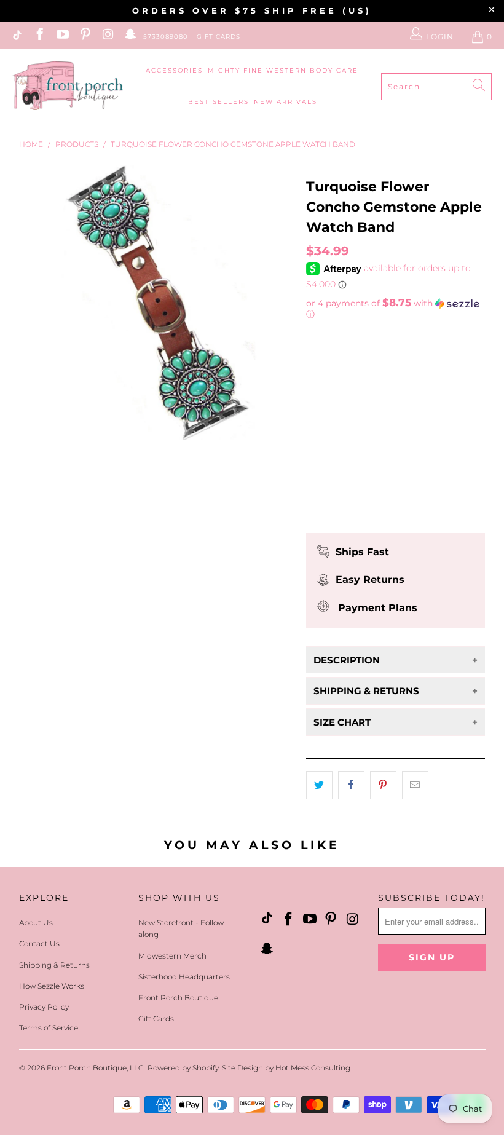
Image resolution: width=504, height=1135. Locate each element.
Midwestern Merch (172, 955)
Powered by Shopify (183, 1067)
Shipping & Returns (54, 965)
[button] (396, 308)
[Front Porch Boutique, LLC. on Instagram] (107, 36)
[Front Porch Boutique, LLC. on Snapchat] (130, 36)
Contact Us (39, 943)
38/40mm (332, 354)
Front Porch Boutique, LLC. (95, 1067)
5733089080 (165, 37)
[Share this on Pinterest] (383, 785)
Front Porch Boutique (178, 997)
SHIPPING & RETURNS (366, 691)
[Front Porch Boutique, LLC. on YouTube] (62, 36)
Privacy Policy (44, 1006)
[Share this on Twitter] (319, 785)
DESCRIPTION (346, 660)
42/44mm (389, 354)
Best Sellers (218, 102)
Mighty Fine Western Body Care (283, 70)
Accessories (174, 70)
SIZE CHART (342, 722)
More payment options (395, 512)
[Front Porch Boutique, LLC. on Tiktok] (16, 36)
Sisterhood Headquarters (184, 976)
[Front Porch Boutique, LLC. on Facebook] (39, 36)
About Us (36, 922)
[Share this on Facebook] (351, 785)
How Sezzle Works (51, 986)
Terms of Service (48, 1027)
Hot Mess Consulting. (313, 1067)
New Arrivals (285, 102)
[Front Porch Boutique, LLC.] (67, 86)
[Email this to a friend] (415, 785)
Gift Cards (218, 37)
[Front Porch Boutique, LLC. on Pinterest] (84, 36)
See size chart (342, 417)
